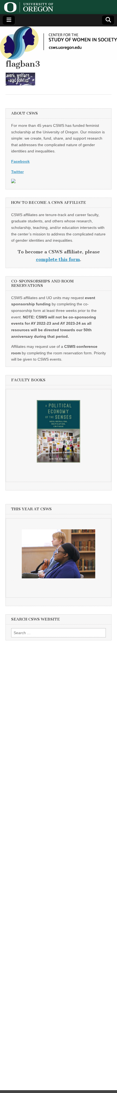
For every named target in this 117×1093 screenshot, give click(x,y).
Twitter (17, 172)
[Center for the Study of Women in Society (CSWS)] (58, 43)
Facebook (20, 161)
